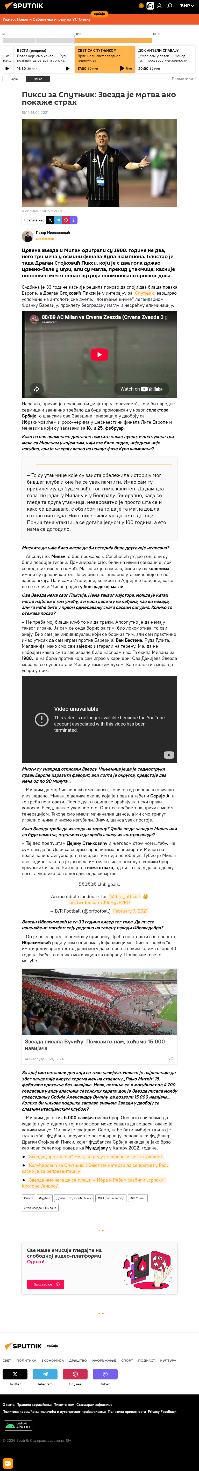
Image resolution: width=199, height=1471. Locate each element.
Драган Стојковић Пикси (73, 1198)
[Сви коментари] (8, 1463)
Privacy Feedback (162, 1411)
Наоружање (104, 1360)
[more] (171, 1058)
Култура (168, 1360)
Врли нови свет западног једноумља (99, 58)
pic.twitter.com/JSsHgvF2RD (99, 902)
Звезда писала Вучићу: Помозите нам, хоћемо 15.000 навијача (95, 1044)
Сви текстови (45, 239)
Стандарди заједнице (94, 1404)
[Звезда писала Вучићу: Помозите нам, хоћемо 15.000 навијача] (99, 1002)
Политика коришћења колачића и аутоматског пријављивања (54, 1411)
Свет (7, 1360)
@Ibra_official (125, 896)
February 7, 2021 (130, 911)
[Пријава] (159, 6)
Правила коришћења (34, 1404)
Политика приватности (127, 1411)
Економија (52, 1360)
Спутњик (144, 293)
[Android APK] (18, 1426)
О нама (9, 1404)
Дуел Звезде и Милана (40, 1208)
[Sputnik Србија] (25, 10)
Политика (26, 1360)
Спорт (28, 1198)
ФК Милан (137, 1198)
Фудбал (44, 1198)
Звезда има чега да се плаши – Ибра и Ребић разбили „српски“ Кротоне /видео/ (94, 1183)
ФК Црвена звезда (111, 1198)
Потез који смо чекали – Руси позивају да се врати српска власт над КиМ (42, 60)
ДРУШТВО (78, 1360)
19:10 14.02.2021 (35, 112)
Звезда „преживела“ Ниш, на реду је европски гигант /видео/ (95, 1157)
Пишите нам (64, 1404)
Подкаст (146, 1360)
